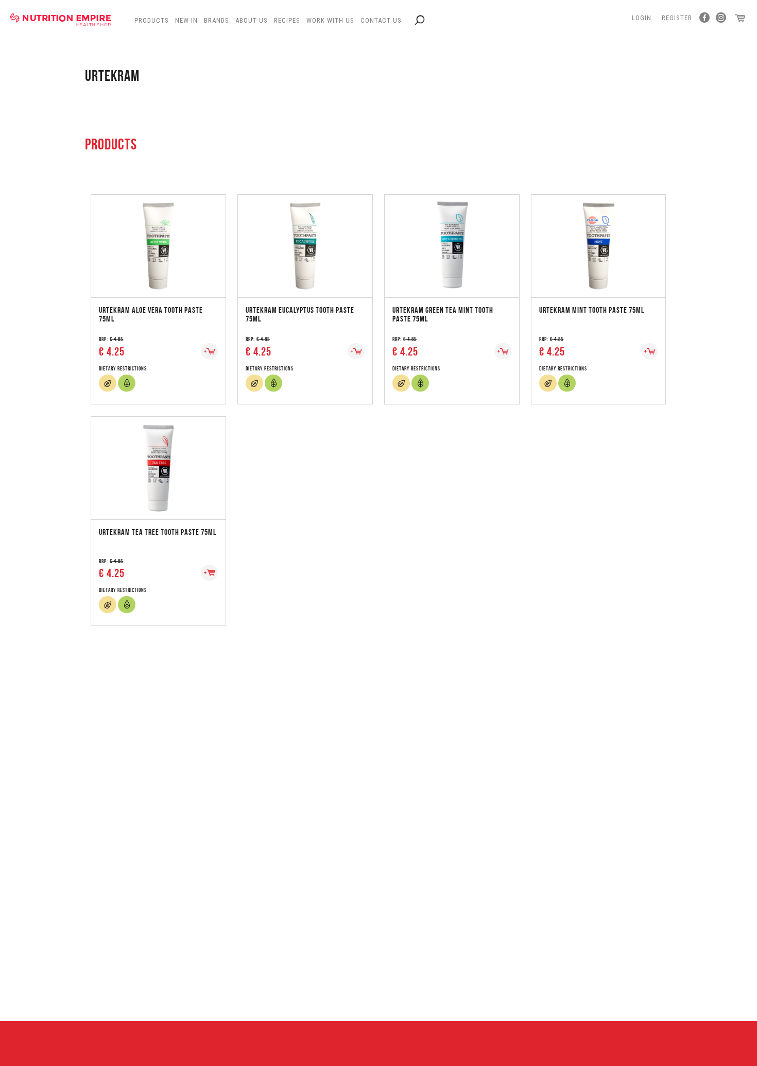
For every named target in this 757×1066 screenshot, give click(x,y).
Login (641, 18)
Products (151, 20)
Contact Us (381, 20)
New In (186, 20)
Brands (216, 20)
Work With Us (330, 20)
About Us (251, 20)
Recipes (287, 20)
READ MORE (158, 235)
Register (677, 18)
